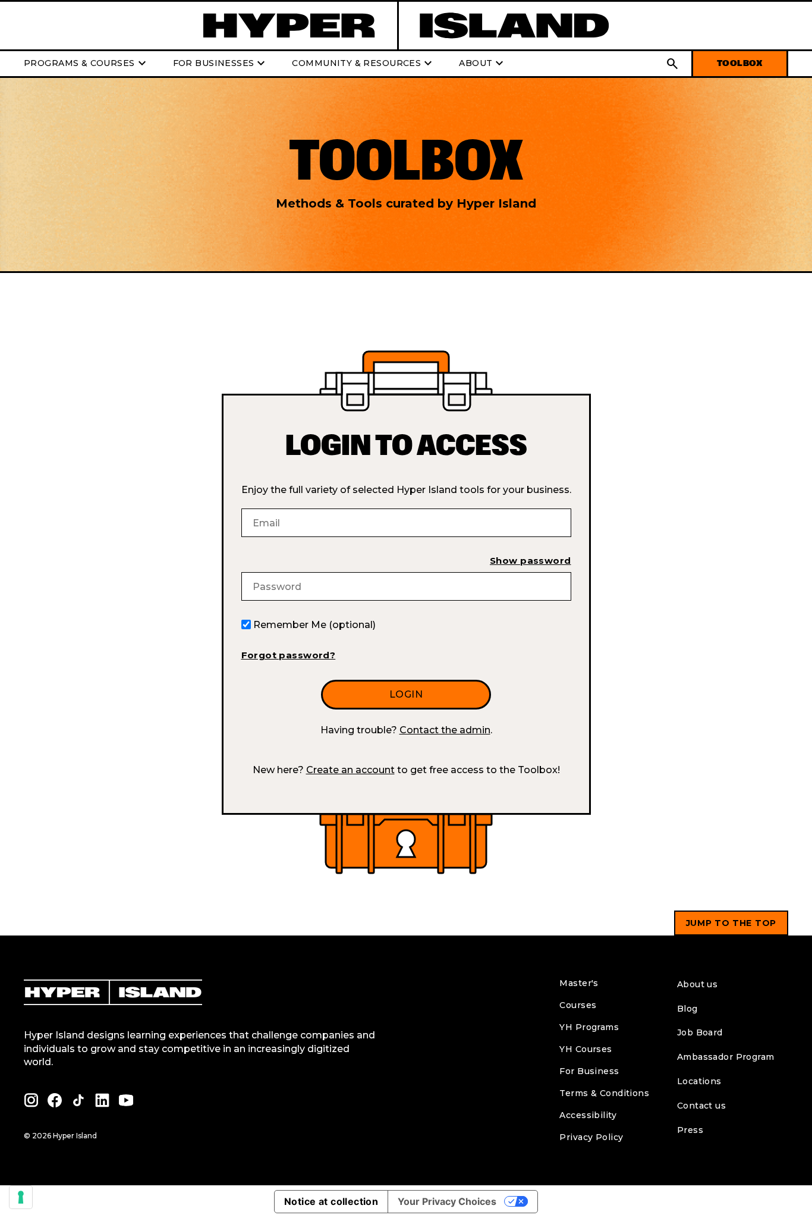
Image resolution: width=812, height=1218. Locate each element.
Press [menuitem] (690, 1130)
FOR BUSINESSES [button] (221, 63)
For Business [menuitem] (589, 1071)
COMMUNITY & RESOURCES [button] (363, 63)
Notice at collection (331, 1201)
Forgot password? (288, 655)
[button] (672, 63)
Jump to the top (731, 923)
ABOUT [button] (482, 63)
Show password (530, 560)
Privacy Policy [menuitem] (591, 1137)
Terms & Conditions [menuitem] (604, 1093)
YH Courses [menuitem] (585, 1049)
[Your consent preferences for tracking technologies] (21, 1197)
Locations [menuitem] (699, 1081)
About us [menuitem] (697, 984)
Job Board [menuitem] (700, 1032)
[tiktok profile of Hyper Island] (78, 1100)
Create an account (350, 770)
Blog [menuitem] (687, 1008)
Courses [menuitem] (577, 1005)
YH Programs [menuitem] (589, 1027)
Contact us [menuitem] (701, 1105)
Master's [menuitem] (578, 983)
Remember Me (314, 624)
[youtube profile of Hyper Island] (126, 1100)
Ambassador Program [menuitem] (726, 1056)
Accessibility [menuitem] (587, 1115)
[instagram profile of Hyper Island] (31, 1100)
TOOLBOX (740, 63)
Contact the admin (444, 730)
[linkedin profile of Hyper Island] (102, 1100)
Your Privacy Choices (447, 1201)
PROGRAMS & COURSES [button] (86, 63)
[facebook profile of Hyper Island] (55, 1100)
